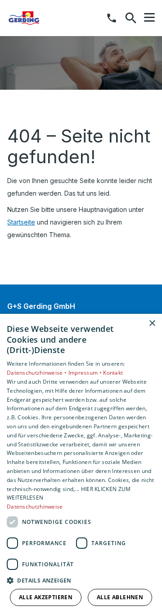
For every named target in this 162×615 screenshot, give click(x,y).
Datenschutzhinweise (35, 506)
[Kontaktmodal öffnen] (112, 18)
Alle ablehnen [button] (120, 597)
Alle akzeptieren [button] (45, 597)
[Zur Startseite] (54, 18)
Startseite (21, 222)
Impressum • (86, 372)
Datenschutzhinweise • (37, 372)
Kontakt (113, 372)
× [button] (151, 323)
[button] (149, 17)
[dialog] (81, 464)
